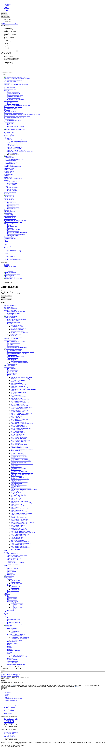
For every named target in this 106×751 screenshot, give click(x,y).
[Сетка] (1, 670)
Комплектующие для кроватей (16, 99)
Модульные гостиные (10, 81)
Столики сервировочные (11, 162)
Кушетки (6, 193)
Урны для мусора (9, 257)
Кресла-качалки (11, 189)
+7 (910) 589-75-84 (9, 720)
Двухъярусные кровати (13, 98)
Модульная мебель (21, 77)
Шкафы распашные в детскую (15, 126)
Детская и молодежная (10, 711)
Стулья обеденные (9, 171)
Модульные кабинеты (10, 216)
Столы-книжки (8, 165)
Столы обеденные (9, 157)
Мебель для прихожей (24, 105)
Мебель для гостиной (23, 78)
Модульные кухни (9, 132)
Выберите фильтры (6, 295)
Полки (6, 241)
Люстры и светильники (14, 250)
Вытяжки (6, 253)
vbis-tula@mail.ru (8, 723)
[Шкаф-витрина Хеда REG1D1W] (10, 674)
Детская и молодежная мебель (31, 114)
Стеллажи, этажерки (10, 238)
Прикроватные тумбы (10, 89)
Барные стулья (8, 177)
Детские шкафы (8, 123)
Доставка (6, 5)
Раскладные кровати (13, 92)
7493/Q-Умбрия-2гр (12, 145)
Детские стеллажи (9, 122)
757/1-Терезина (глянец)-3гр (15, 142)
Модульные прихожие (10, 108)
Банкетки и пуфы (9, 223)
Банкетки (10, 228)
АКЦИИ (6, 265)
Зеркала (6, 247)
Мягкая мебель (18, 178)
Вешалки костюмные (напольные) (17, 232)
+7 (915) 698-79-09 (9, 733)
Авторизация (7, 19)
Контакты (7, 10)
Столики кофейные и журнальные (13, 159)
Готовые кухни (8, 131)
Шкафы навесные (9, 196)
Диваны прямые (11, 181)
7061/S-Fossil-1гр (12, 144)
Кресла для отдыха (12, 187)
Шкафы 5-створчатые (13, 208)
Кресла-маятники (12, 190)
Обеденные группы (9, 134)
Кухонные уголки (9, 135)
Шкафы (12, 195)
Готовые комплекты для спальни (13, 86)
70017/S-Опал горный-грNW (15, 147)
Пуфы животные (12, 226)
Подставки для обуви (10, 111)
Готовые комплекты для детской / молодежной (17, 116)
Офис (10, 213)
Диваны (6, 180)
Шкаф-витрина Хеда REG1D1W (10, 676)
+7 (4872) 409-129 (9, 735)
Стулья (11, 169)
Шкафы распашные (9, 201)
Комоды (12, 211)
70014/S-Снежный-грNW (14, 148)
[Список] (3, 670)
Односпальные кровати (14, 96)
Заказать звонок (8, 56)
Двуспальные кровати (13, 93)
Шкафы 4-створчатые (13, 207)
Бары (5, 240)
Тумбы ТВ (7, 83)
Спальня (10, 271)
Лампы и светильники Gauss (15, 251)
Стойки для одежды (13, 235)
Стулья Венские (8, 174)
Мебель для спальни (22, 84)
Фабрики (6, 8)
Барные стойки (8, 136)
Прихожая (14, 272)
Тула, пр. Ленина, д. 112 (10, 719)
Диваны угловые (12, 183)
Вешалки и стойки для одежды (12, 229)
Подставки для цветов (10, 246)
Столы (11, 156)
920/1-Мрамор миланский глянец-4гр (17, 139)
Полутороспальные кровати (15, 95)
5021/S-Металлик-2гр (13, 153)
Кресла (6, 186)
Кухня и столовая (20, 129)
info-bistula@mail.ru (9, 736)
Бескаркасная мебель (10, 192)
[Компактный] (4, 670)
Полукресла (7, 172)
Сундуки (6, 243)
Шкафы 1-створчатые (13, 202)
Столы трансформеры (10, 160)
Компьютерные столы (10, 219)
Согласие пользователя (10, 700)
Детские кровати (8, 119)
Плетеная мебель (8, 237)
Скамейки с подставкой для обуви (13, 113)
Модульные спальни (9, 87)
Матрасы (9, 102)
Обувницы (7, 110)
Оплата (6, 7)
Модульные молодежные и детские (14, 117)
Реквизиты (7, 697)
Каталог (3, 703)
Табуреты (6, 175)
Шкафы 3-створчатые (13, 205)
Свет (5, 249)
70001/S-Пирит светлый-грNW (16, 150)
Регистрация (7, 21)
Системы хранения (9, 254)
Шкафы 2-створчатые (13, 204)
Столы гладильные (9, 163)
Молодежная (16, 274)
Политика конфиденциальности (13, 698)
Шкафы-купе (7, 210)
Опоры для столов (9, 168)
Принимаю (4, 688)
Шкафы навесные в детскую (15, 125)
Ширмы (6, 244)
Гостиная (13, 266)
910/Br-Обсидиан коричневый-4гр (17, 141)
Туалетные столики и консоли (12, 166)
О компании (7, 4)
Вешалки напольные (13, 231)
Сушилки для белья (9, 256)
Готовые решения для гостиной (13, 80)
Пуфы (9, 225)
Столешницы (8, 138)
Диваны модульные (12, 184)
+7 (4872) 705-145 (9, 722)
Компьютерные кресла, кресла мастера (15, 220)
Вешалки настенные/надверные (16, 234)
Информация (4, 690)
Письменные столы (9, 217)
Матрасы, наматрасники (11, 101)
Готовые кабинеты (9, 214)
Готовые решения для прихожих (13, 107)
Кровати (6, 90)
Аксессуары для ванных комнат (13, 259)
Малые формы (17, 222)
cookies (12, 685)
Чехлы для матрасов (13, 104)
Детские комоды (8, 128)
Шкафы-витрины (9, 199)
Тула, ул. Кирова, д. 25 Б (11, 732)
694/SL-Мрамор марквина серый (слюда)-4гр (20, 151)
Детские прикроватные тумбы (12, 120)
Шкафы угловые (8, 198)
